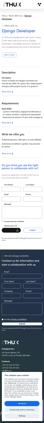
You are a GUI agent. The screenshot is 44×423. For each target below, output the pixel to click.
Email (6, 194)
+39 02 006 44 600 (10, 365)
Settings (22, 416)
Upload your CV (10, 225)
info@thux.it (7, 370)
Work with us (16, 16)
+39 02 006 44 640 (10, 368)
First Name (8, 184)
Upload (13, 230)
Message (8, 204)
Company (8, 291)
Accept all (22, 403)
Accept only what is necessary (22, 410)
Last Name (30, 184)
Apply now (9, 55)
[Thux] (12, 4)
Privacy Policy (30, 238)
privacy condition (17, 221)
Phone (28, 194)
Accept (14, 221)
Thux (4, 16)
